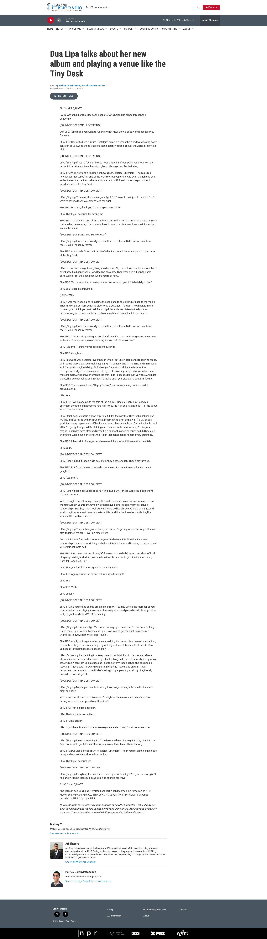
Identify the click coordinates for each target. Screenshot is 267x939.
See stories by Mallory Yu (64, 833)
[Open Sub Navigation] (65, 29)
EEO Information (114, 916)
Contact (183, 910)
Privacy (110, 910)
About (186, 29)
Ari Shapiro (75, 85)
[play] (51, 20)
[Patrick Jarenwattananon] (56, 878)
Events (114, 29)
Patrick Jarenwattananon (93, 85)
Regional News (95, 29)
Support (129, 29)
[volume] (59, 20)
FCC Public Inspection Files (154, 910)
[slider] (63, 20)
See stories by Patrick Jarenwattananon (88, 881)
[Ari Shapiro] (56, 850)
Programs (75, 29)
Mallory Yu (64, 85)
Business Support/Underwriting (158, 29)
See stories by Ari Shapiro (80, 862)
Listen (59, 29)
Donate (212, 7)
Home (50, 29)
